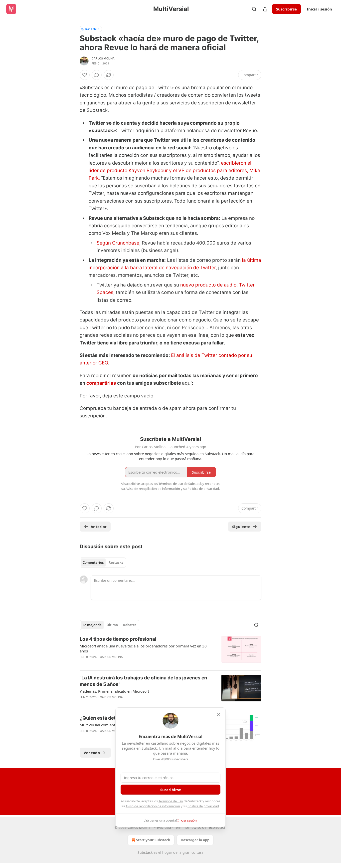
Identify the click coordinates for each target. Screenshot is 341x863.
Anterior (99, 526)
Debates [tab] (129, 625)
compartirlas (101, 383)
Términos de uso (171, 801)
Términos (181, 827)
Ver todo (92, 752)
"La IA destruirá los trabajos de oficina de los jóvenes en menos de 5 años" (143, 681)
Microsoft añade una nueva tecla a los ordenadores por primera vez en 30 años (143, 648)
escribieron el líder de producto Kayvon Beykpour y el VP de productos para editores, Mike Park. (174, 170)
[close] (218, 715)
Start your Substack (153, 840)
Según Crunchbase (118, 243)
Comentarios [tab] (93, 562)
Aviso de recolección (209, 827)
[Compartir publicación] (265, 9)
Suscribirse (286, 8)
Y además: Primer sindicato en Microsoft (114, 691)
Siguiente (241, 526)
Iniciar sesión (319, 8)
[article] (170, 651)
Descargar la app (195, 840)
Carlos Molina (103, 58)
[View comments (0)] (97, 75)
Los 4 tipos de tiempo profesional (118, 639)
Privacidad (162, 827)
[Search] (254, 9)
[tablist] (103, 563)
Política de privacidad (203, 806)
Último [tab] (112, 625)
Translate (91, 29)
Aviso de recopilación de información (153, 806)
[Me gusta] (85, 75)
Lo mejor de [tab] (92, 625)
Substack (145, 852)
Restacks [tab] (116, 562)
